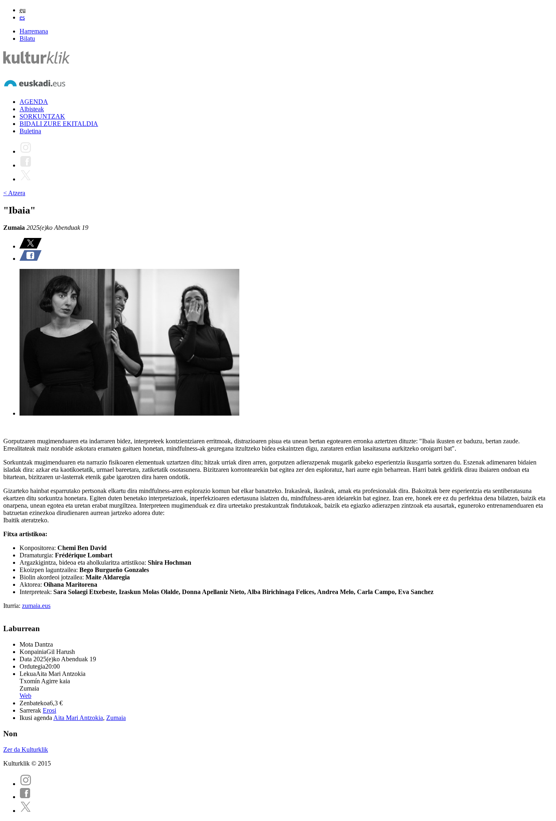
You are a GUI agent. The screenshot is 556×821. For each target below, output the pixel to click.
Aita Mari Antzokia (78, 717)
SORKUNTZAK (42, 116)
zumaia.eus (36, 605)
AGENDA (34, 101)
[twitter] (26, 810)
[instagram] (26, 783)
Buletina (30, 131)
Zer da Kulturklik (25, 749)
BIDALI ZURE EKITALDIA (59, 123)
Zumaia (116, 717)
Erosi (49, 710)
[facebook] (25, 796)
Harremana (34, 31)
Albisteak (32, 109)
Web (25, 695)
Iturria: (12, 605)
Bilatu (27, 38)
